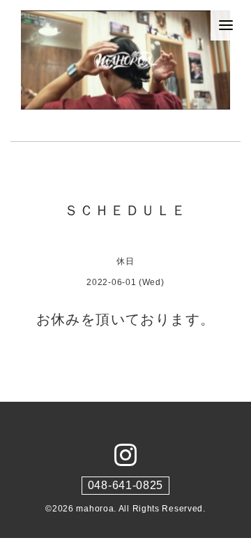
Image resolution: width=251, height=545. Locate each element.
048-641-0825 (125, 485)
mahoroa (95, 509)
